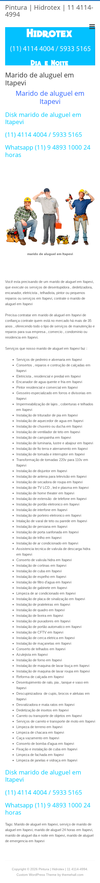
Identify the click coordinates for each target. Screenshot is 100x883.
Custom (22, 875)
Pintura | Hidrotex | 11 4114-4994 (49, 11)
